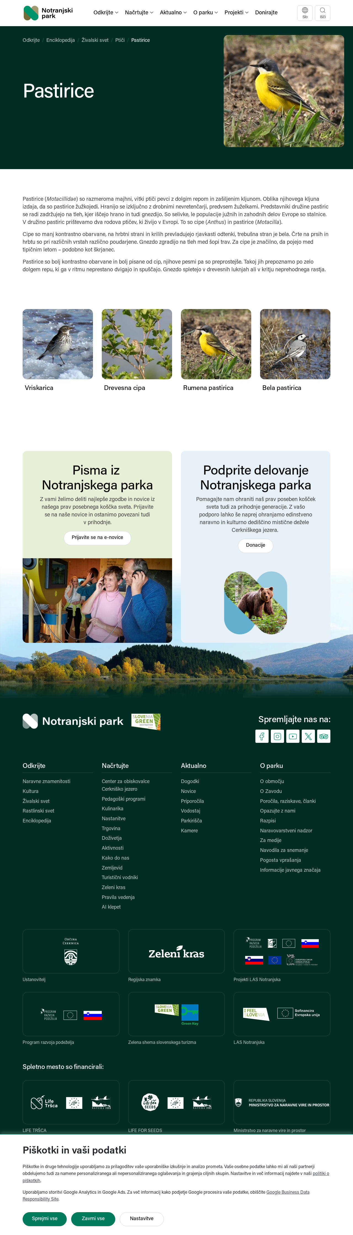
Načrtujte (115, 766)
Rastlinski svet (38, 811)
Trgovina (111, 829)
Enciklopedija (60, 40)
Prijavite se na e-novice (97, 537)
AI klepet (111, 907)
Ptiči (120, 40)
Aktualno (193, 766)
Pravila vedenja (118, 897)
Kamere (189, 831)
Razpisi (268, 821)
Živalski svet (95, 40)
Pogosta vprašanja (280, 860)
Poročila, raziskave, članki (288, 801)
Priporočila (192, 801)
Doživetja (112, 838)
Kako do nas (115, 858)
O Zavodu (271, 791)
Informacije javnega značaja (290, 870)
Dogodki (190, 781)
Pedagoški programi (123, 799)
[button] (106, 13)
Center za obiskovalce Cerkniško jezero (125, 785)
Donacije (255, 545)
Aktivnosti (113, 848)
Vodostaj (190, 811)
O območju (272, 781)
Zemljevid (112, 868)
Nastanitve (113, 819)
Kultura (31, 791)
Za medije (270, 840)
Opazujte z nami (277, 811)
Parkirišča (191, 821)
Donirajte (266, 13)
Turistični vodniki (120, 878)
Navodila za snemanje (284, 850)
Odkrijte (31, 40)
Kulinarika (113, 809)
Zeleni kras (113, 887)
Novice (188, 791)
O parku (271, 766)
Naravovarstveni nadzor (286, 831)
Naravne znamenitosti (46, 781)
